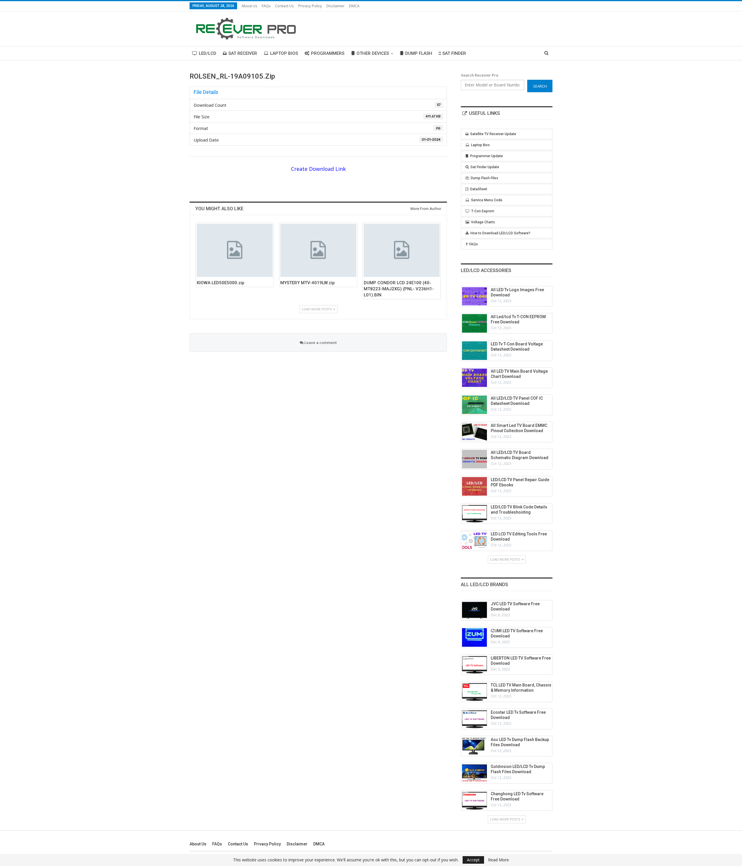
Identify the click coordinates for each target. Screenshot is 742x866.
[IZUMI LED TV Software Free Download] (474, 637)
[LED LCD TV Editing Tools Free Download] (474, 540)
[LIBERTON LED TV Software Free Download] (474, 664)
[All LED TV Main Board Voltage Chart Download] (474, 378)
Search (540, 86)
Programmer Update (486, 156)
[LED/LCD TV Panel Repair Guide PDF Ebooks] (474, 486)
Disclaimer (335, 5)
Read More (498, 860)
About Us (249, 5)
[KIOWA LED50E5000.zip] (235, 250)
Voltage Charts (483, 222)
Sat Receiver (242, 53)
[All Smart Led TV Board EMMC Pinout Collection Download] (474, 432)
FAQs (266, 5)
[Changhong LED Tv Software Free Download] (474, 800)
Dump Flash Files (484, 178)
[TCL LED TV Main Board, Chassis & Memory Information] (474, 691)
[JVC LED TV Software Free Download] (474, 610)
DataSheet (478, 189)
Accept (473, 860)
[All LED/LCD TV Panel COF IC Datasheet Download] (474, 405)
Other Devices (373, 53)
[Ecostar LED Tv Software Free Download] (474, 719)
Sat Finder (454, 53)
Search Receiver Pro (479, 75)
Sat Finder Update (484, 167)
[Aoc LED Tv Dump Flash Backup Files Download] (474, 746)
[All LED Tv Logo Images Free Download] (474, 296)
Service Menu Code (486, 200)
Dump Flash (418, 53)
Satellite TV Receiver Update (493, 134)
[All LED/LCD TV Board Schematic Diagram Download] (474, 459)
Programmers (327, 53)
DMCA (354, 5)
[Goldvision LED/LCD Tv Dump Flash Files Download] (474, 773)
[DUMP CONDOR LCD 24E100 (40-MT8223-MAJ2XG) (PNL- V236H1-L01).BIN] (402, 250)
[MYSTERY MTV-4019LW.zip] (318, 250)
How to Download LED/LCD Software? (500, 233)
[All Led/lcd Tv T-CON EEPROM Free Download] (474, 323)
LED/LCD (207, 53)
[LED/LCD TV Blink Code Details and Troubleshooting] (474, 513)
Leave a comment (320, 342)
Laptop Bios (284, 53)
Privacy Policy (310, 5)
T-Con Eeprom (482, 211)
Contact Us (284, 5)
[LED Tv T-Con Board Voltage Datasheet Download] (474, 350)
